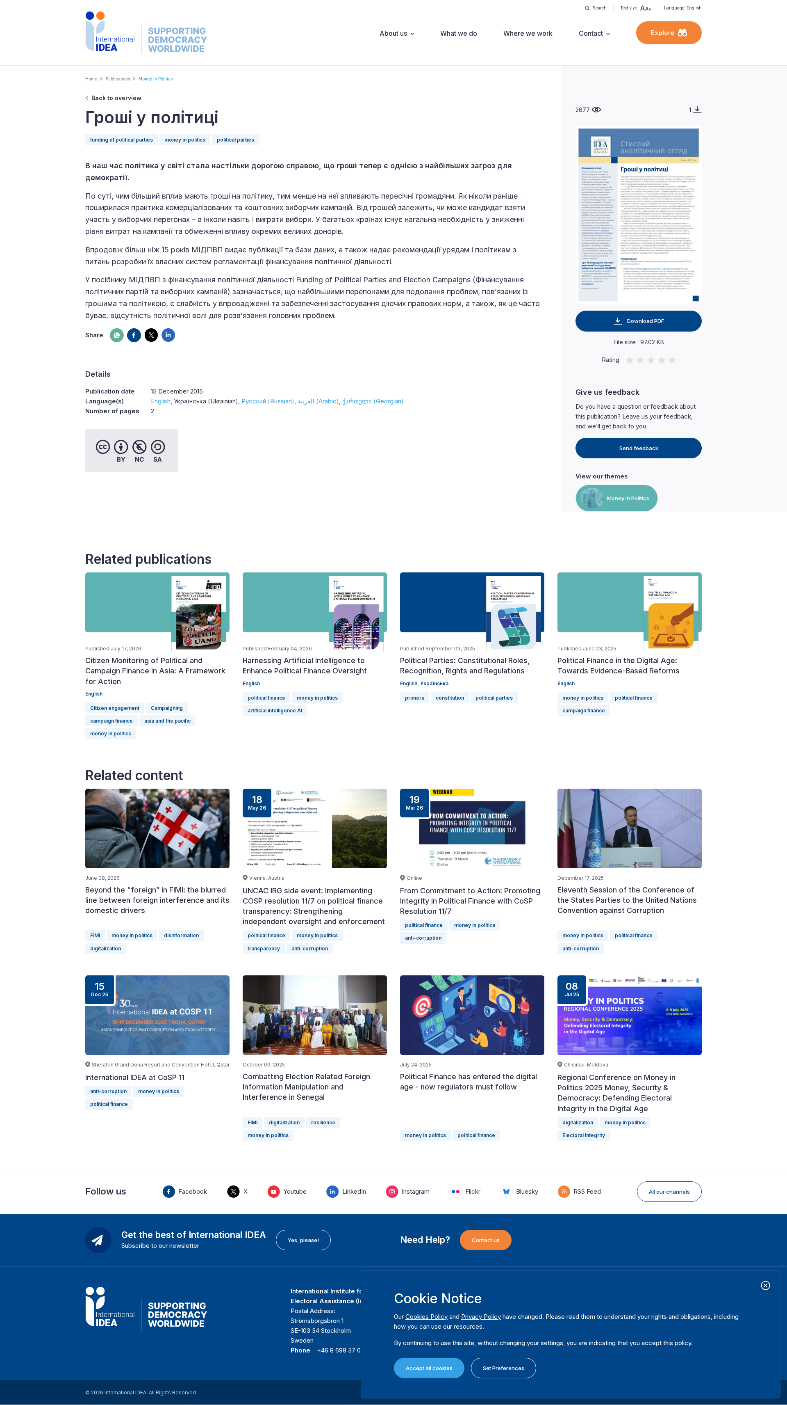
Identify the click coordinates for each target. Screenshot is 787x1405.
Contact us (486, 1240)
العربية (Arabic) (318, 401)
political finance (266, 698)
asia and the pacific (167, 721)
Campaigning (167, 708)
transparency (264, 948)
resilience (323, 1122)
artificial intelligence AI (275, 710)
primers (414, 698)
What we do (458, 33)
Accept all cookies (429, 1368)
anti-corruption (309, 948)
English (161, 401)
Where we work (528, 33)
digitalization (105, 948)
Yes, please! (303, 1240)
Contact (591, 33)
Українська (434, 683)
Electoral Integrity (583, 1135)
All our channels (669, 1191)
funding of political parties (121, 140)
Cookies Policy (426, 1316)
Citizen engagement (114, 708)
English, (410, 683)
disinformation (181, 935)
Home (91, 78)
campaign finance (111, 721)
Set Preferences (503, 1368)
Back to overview (116, 97)
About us (393, 33)
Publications (118, 78)
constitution (450, 698)
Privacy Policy (481, 1316)
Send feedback (638, 448)
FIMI (95, 935)
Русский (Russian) (267, 401)
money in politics (184, 140)
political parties (235, 140)
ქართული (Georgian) (373, 401)
